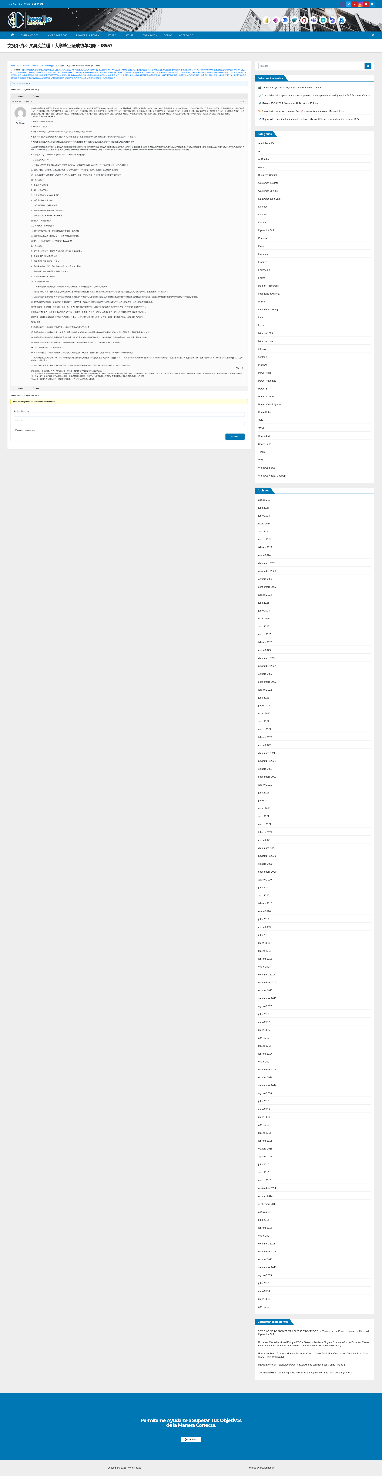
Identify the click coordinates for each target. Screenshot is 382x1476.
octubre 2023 (265, 579)
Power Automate (267, 380)
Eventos (262, 238)
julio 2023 (263, 602)
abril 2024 (263, 531)
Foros (168, 35)
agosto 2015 (265, 1156)
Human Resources (268, 286)
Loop (261, 325)
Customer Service (268, 191)
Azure (129, 35)
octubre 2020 (265, 864)
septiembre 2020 (267, 871)
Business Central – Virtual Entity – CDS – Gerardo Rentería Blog (293, 1342)
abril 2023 (263, 626)
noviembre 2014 (267, 1188)
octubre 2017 (265, 990)
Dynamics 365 (30, 35)
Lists (260, 317)
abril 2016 (263, 1125)
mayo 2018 (264, 943)
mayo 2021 (264, 808)
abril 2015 (263, 1172)
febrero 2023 (265, 642)
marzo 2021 (264, 824)
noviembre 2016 (267, 1069)
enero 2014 (264, 1235)
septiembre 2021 (267, 777)
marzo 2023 (264, 634)
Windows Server (267, 468)
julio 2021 (263, 792)
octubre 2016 (265, 1077)
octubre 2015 (265, 1148)
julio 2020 (263, 887)
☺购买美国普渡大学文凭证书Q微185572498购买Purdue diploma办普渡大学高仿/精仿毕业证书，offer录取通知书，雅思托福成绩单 (62, 78)
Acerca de (186, 35)
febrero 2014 (265, 1228)
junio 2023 (264, 610)
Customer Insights (268, 183)
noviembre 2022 (267, 666)
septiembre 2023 (267, 587)
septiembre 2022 (267, 682)
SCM (261, 428)
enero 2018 (264, 966)
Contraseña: (19, 421)
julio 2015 (263, 1164)
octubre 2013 (265, 1259)
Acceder (235, 436)
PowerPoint (264, 412)
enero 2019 (264, 927)
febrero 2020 (265, 903)
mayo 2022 (264, 713)
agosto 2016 (265, 1093)
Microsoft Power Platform (33, 66)
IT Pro (112, 35)
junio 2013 (264, 1291)
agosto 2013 (265, 1275)
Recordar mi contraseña (26, 430)
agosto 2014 (265, 1212)
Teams (261, 452)
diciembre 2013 (266, 1243)
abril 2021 (263, 816)
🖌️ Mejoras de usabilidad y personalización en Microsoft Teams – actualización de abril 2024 (308, 119)
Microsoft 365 (58, 35)
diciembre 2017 (266, 974)
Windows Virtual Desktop (272, 475)
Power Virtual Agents (269, 404)
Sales (261, 420)
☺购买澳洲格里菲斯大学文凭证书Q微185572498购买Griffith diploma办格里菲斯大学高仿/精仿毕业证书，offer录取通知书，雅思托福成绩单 (77, 75)
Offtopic (262, 349)
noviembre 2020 (267, 856)
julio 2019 (263, 919)
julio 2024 (263, 508)
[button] (373, 35)
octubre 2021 (265, 769)
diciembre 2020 (266, 848)
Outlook (262, 357)
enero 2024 (264, 555)
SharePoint (264, 444)
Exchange (263, 254)
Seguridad (264, 436)
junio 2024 (264, 515)
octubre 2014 (265, 1196)
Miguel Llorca (265, 1364)
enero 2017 (264, 1061)
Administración (266, 143)
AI (259, 151)
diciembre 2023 (266, 563)
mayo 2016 (264, 1117)
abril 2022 (263, 721)
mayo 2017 (264, 1030)
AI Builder (263, 159)
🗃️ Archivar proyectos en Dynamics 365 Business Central (289, 87)
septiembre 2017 (267, 998)
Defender (263, 206)
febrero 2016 (265, 1141)
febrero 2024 (265, 547)
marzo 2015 (264, 1180)
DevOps (262, 214)
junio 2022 (264, 705)
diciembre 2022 (266, 658)
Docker (262, 222)
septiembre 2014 (267, 1204)
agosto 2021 (265, 784)
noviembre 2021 (267, 761)
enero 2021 (264, 840)
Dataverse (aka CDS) (270, 199)
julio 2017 (263, 1014)
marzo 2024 (264, 539)
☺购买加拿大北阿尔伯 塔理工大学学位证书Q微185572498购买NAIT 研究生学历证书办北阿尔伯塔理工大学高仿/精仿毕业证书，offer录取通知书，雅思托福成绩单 (84, 70)
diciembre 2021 (266, 753)
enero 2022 (264, 745)
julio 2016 (263, 1101)
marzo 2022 (264, 729)
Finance (262, 262)
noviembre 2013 (267, 1251)
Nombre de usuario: (22, 411)
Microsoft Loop (266, 341)
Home (12, 66)
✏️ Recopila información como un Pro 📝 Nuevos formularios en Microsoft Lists (301, 111)
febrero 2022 (265, 737)
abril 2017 (263, 1038)
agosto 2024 (265, 500)
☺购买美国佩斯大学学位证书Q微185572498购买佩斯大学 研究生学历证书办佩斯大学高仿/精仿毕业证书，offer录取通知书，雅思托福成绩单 (190, 75)
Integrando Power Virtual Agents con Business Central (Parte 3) (311, 1364)
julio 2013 (263, 1283)
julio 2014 (263, 1220)
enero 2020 (264, 911)
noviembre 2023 (267, 571)
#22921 (243, 101)
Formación (150, 35)
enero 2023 (264, 650)
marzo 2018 (264, 951)
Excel (261, 246)
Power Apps (49, 66)
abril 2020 (263, 895)
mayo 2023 (264, 618)
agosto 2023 (265, 595)
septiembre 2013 (267, 1267)
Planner (262, 365)
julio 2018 (263, 935)
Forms (261, 278)
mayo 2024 (264, 523)
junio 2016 (264, 1109)
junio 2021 (264, 800)
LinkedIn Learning (268, 309)
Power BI (263, 388)
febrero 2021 (265, 832)
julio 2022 (263, 697)
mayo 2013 (264, 1299)
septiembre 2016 (267, 1085)
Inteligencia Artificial (269, 293)
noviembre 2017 (267, 982)
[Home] (12, 35)
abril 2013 (263, 1307)
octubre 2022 (265, 674)
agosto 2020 (265, 879)
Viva (260, 460)
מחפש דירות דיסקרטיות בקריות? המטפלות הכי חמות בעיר (288, 1331)
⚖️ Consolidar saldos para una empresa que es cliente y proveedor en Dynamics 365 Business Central (314, 95)
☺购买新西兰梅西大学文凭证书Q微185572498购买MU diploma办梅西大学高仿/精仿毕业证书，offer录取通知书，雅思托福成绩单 (93, 73)
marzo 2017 (264, 1046)
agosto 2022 (265, 690)
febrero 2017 (265, 1053)
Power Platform (88, 35)
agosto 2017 (265, 1006)
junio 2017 (264, 1022)
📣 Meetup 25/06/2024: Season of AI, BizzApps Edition (288, 103)
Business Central (267, 175)
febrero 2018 (265, 959)
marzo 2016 (264, 1133)
